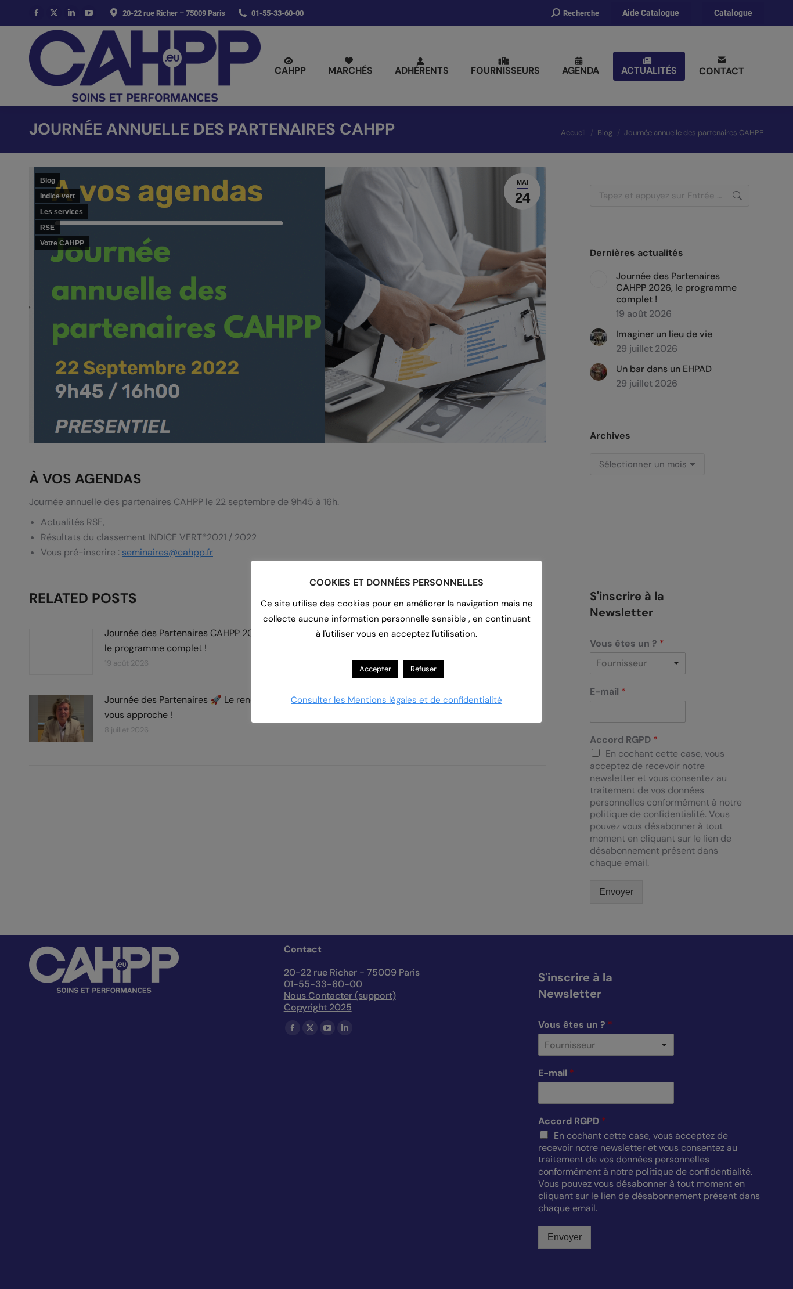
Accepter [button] (375, 669)
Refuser (423, 669)
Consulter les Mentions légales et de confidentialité (396, 700)
